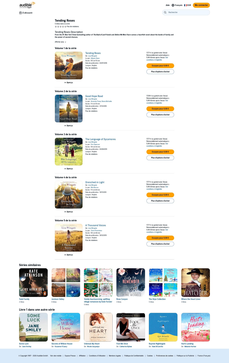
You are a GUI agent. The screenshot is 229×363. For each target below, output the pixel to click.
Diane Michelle (107, 101)
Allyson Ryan (95, 58)
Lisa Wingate (92, 56)
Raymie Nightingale (157, 344)
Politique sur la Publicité (185, 356)
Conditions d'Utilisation (97, 356)
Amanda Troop (96, 101)
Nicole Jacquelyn (93, 347)
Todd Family (24, 299)
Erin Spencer (95, 144)
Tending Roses (93, 53)
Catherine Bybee (126, 347)
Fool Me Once (122, 344)
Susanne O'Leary (61, 347)
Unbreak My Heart (91, 344)
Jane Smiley (26, 347)
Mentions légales (115, 356)
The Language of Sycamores (100, 139)
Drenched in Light (94, 182)
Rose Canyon (122, 299)
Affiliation (82, 356)
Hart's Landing (187, 344)
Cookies (150, 356)
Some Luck (24, 344)
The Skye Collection (157, 299)
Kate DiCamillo (157, 347)
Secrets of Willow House (62, 344)
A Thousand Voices (95, 225)
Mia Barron (95, 187)
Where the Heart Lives (190, 299)
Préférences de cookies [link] (164, 356)
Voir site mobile (55, 356)
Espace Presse (70, 356)
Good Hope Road (94, 96)
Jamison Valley (58, 299)
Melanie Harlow (190, 347)
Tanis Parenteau (96, 231)
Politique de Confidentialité (134, 356)
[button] (60, 42)
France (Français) (204, 356)
